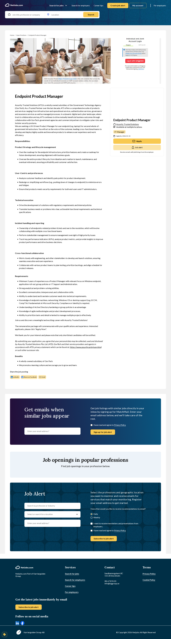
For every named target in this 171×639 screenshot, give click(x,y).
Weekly (96, 517)
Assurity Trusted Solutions (127, 124)
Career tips (98, 5)
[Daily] (92, 514)
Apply (139, 141)
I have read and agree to (109, 425)
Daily (95, 514)
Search (91, 14)
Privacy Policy (149, 573)
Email (43, 377)
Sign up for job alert (103, 432)
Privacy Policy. (120, 425)
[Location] (48, 14)
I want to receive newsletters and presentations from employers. (115, 525)
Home (12, 35)
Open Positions (21, 35)
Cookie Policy (149, 580)
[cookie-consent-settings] (4, 634)
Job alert (139, 147)
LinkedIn (16, 377)
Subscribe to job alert (104, 538)
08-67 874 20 (110, 581)
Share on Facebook (30, 377)
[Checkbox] (92, 425)
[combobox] (12, 14)
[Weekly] (92, 518)
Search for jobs (56, 5)
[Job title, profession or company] (9, 14)
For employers (160, 5)
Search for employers (81, 5)
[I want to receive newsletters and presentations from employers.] (92, 524)
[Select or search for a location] (77, 514)
